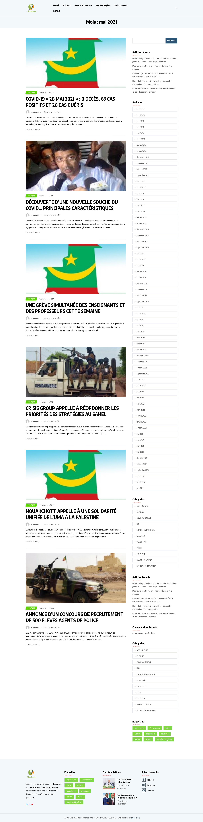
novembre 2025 (142, 163)
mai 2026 (140, 127)
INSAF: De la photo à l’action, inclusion (125, 780)
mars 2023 (141, 338)
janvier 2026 (141, 151)
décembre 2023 (143, 283)
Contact (56, 11)
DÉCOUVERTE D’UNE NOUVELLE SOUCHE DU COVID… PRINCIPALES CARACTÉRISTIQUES (72, 205)
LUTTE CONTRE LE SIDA (146, 530)
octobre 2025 (142, 169)
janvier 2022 (141, 422)
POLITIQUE (31, 93)
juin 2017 (140, 488)
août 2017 (140, 476)
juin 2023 (140, 319)
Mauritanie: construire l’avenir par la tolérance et (127, 796)
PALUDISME (141, 542)
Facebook (150, 780)
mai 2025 (140, 199)
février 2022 (141, 416)
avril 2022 (140, 404)
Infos (168, 728)
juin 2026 (140, 121)
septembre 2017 (143, 470)
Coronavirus (155, 728)
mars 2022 (141, 410)
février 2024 (141, 271)
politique (164, 734)
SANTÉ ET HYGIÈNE (144, 560)
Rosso (148, 739)
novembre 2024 (143, 235)
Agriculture (139, 728)
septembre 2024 (143, 247)
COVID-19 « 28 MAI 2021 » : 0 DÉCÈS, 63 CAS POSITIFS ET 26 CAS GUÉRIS (70, 102)
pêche (137, 739)
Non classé (141, 536)
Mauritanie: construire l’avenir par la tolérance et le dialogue (152, 67)
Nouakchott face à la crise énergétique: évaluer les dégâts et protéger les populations (152, 82)
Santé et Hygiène (103, 5)
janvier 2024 (141, 277)
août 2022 (140, 380)
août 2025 (140, 181)
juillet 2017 (141, 482)
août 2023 (140, 307)
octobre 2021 (142, 428)
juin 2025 (140, 193)
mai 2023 (140, 325)
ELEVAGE (140, 512)
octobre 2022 (142, 368)
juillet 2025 (141, 187)
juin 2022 (140, 392)
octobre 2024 (142, 241)
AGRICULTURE (142, 506)
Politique (66, 5)
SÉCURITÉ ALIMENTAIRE (146, 566)
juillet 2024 (141, 259)
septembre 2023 (143, 301)
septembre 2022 (143, 374)
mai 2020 (140, 452)
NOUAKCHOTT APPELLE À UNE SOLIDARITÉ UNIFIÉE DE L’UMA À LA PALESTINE (71, 514)
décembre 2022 (143, 355)
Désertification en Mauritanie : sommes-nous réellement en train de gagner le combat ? (154, 90)
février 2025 (141, 217)
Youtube (150, 790)
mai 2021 (140, 434)
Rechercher (171, 40)
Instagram (151, 785)
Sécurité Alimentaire (83, 5)
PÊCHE (139, 548)
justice (137, 734)
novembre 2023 (142, 289)
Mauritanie (150, 734)
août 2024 (141, 253)
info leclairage (122, 785)
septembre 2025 (143, 175)
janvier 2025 (141, 223)
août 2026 (140, 109)
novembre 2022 (142, 361)
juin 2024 (140, 265)
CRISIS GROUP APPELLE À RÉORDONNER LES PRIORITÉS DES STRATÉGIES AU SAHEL (72, 411)
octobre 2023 (142, 295)
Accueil (56, 5)
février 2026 (141, 145)
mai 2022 (140, 398)
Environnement (120, 5)
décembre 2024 (143, 229)
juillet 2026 (141, 115)
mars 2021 (140, 446)
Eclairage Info (36, 112)
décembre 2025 (143, 157)
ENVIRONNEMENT (144, 518)
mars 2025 (141, 211)
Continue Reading (32, 129)
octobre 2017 (142, 464)
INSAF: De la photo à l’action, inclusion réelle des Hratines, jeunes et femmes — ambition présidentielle (154, 60)
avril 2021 (140, 440)
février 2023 (141, 343)
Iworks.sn (135, 818)
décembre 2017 (142, 458)
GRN (138, 524)
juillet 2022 (141, 386)
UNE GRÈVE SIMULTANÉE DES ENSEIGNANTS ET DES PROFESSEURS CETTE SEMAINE (75, 308)
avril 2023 (140, 331)
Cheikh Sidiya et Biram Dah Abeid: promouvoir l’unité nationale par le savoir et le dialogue (152, 75)
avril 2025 (140, 205)
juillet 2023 (141, 313)
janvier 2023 (141, 349)
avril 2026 (140, 133)
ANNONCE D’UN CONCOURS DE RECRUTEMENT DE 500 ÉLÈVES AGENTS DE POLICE (74, 617)
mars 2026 (141, 139)
